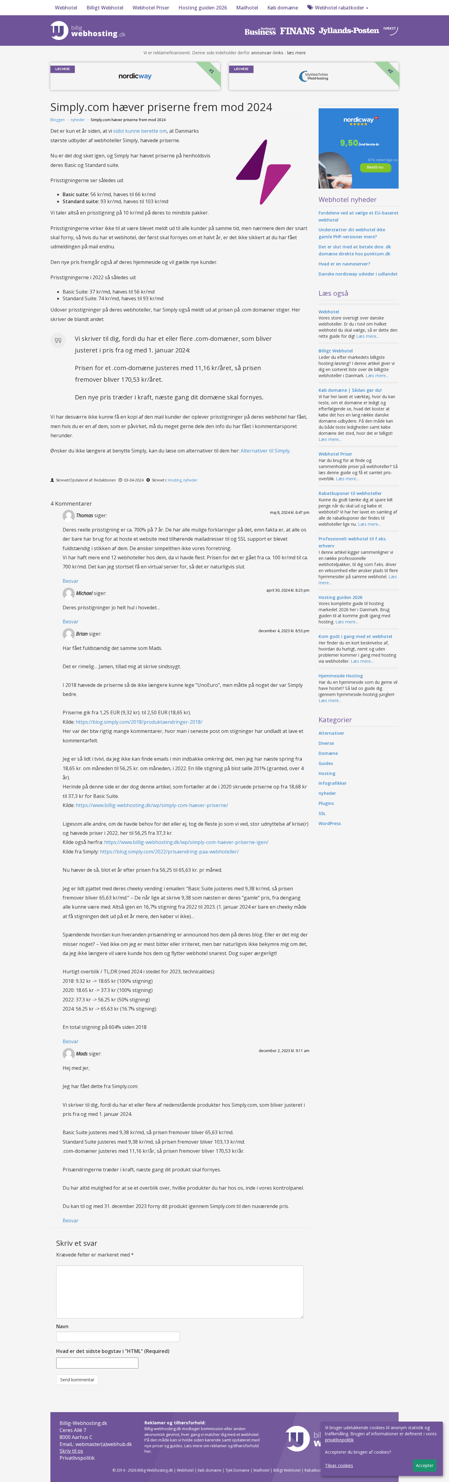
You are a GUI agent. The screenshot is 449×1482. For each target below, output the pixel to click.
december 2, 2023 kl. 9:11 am (284, 1050)
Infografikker (333, 783)
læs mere (296, 53)
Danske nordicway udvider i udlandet (358, 274)
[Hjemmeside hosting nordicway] (359, 148)
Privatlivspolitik (77, 1458)
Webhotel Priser (151, 7)
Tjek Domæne (237, 1470)
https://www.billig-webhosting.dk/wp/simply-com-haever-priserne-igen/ (186, 842)
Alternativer (331, 733)
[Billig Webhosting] (89, 29)
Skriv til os (71, 1451)
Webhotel (66, 7)
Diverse (326, 743)
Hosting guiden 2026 (202, 7)
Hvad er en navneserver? (344, 264)
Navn (62, 1326)
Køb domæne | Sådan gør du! (350, 390)
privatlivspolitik (339, 1440)
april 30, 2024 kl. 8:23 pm (287, 590)
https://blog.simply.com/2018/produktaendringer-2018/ (139, 722)
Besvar (70, 581)
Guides (326, 763)
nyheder (78, 119)
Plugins (326, 803)
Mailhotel (247, 7)
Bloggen (57, 119)
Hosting (174, 480)
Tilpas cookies (339, 1465)
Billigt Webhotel (104, 7)
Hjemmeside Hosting (341, 676)
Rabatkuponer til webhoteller (350, 493)
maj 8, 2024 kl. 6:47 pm (289, 512)
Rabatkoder (315, 1470)
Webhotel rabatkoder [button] (339, 7)
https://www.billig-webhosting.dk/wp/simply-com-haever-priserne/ (152, 805)
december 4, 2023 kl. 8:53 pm (283, 630)
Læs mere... (367, 336)
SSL (322, 813)
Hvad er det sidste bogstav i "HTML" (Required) (113, 1351)
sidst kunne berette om (140, 131)
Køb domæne (282, 7)
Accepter (424, 1465)
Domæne (328, 753)
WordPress (330, 823)
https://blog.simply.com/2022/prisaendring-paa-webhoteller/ (169, 851)
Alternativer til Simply (265, 450)
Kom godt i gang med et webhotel (355, 636)
